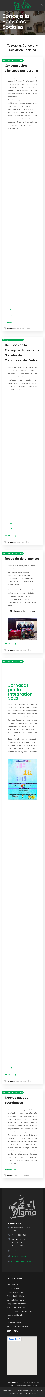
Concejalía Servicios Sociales (13, 60)
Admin (9, 329)
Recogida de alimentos (22, 559)
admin (9, 1176)
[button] (42, 5)
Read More (9, 322)
